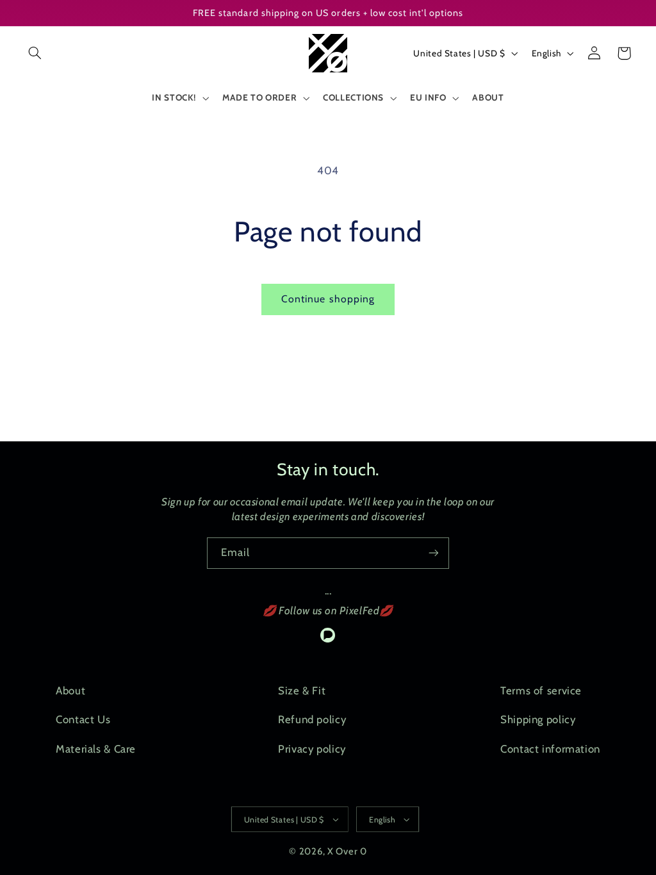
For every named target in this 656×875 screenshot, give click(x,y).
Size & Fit (301, 690)
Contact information (550, 748)
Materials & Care (96, 748)
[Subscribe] (433, 553)
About (70, 690)
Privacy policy (312, 748)
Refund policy (312, 719)
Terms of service (541, 690)
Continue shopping (328, 299)
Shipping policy (537, 719)
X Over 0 (347, 851)
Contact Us (83, 719)
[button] (35, 53)
